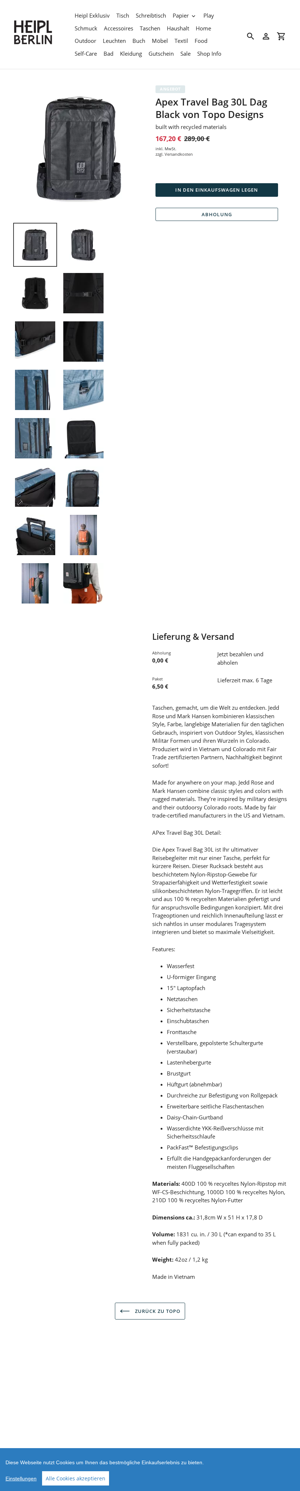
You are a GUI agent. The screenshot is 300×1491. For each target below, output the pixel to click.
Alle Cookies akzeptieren (75, 1478)
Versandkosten (179, 154)
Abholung (217, 214)
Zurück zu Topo (157, 1311)
